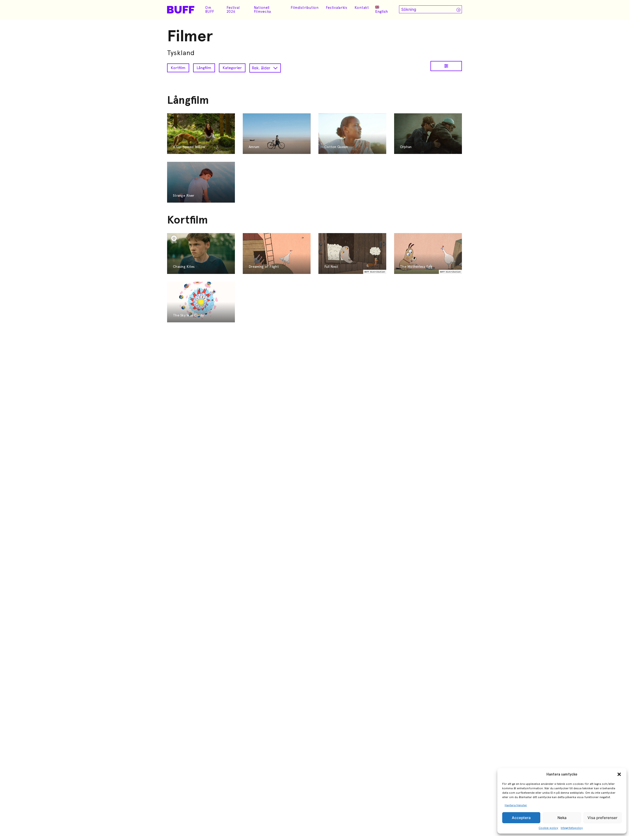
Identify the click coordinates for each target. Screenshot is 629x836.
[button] (619, 774)
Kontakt (362, 8)
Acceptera (521, 817)
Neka (562, 817)
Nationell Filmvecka (262, 10)
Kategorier (232, 67)
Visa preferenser (602, 817)
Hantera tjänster (516, 805)
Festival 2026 (233, 10)
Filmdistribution (305, 8)
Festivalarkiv (336, 8)
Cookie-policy (548, 828)
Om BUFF (209, 10)
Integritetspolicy (572, 828)
